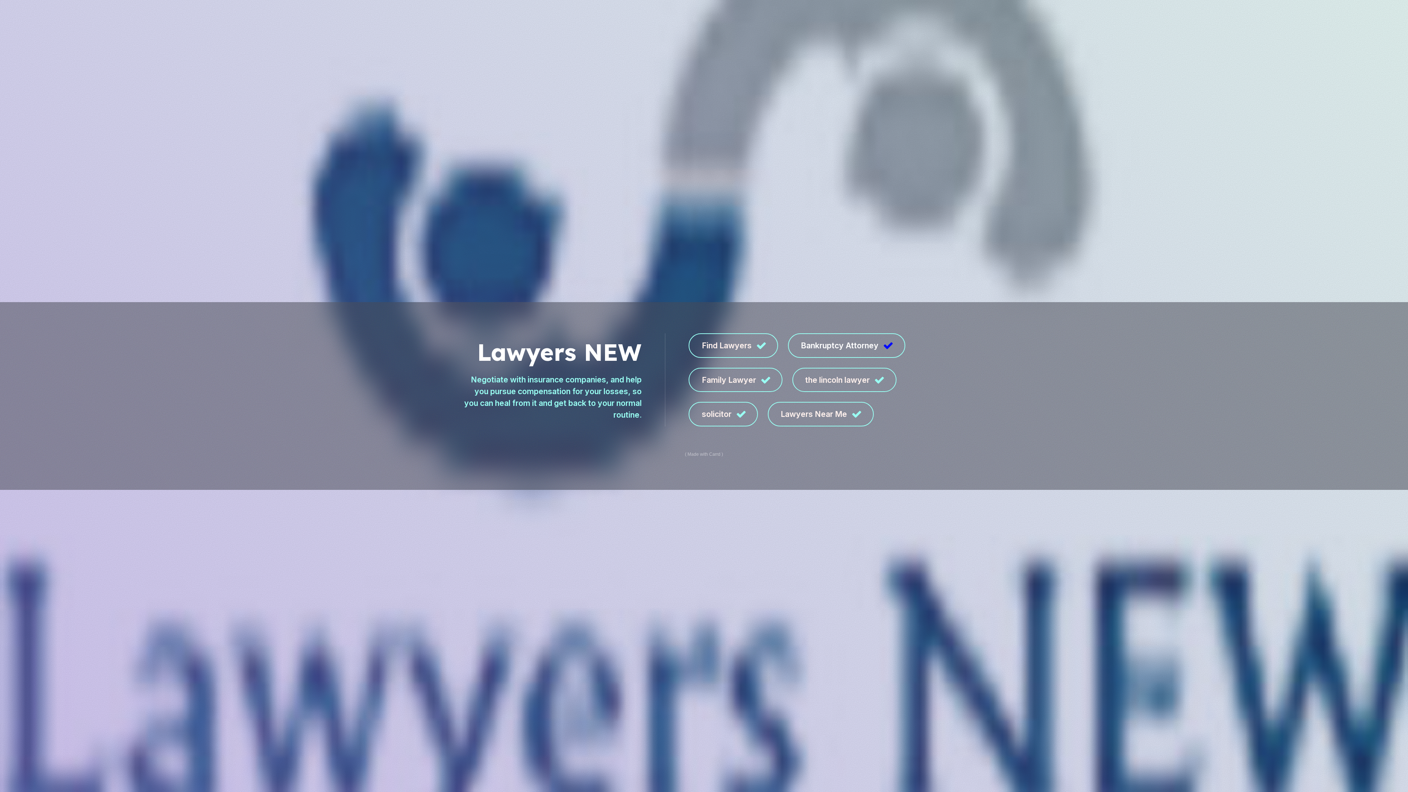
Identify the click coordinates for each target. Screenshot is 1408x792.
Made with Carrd (704, 454)
